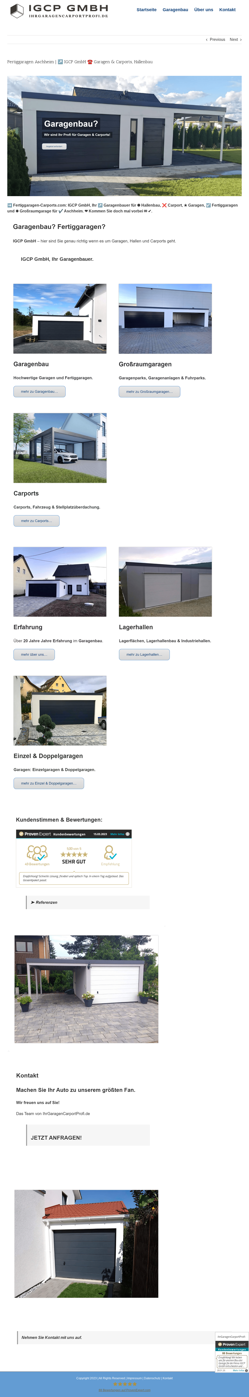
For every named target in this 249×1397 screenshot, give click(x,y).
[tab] (57, 259)
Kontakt (168, 1378)
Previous (217, 39)
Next (234, 39)
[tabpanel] (124, 793)
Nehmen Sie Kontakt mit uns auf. (52, 1338)
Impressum (134, 1378)
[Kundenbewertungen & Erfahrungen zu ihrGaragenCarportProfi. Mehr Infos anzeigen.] (232, 1352)
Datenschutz (152, 1378)
